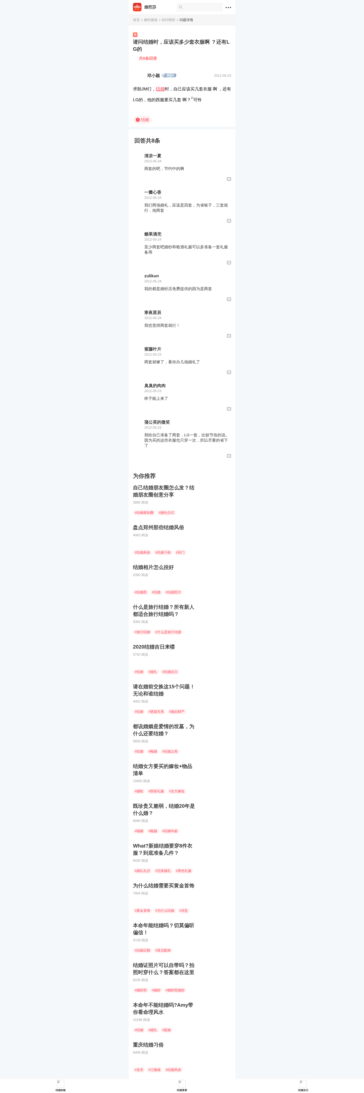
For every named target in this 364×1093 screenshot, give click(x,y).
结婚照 (141, 592)
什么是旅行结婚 (168, 632)
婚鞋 (139, 791)
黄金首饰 (142, 910)
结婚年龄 (170, 831)
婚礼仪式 (166, 513)
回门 (180, 552)
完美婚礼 (163, 871)
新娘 (166, 1030)
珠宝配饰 (163, 950)
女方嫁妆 (177, 791)
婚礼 (152, 672)
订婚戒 (154, 1070)
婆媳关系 (156, 712)
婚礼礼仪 (142, 871)
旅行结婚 (142, 632)
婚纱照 (141, 990)
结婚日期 (142, 950)
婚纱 (156, 990)
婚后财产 (177, 712)
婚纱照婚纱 (175, 990)
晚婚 (152, 751)
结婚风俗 (142, 552)
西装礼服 (156, 791)
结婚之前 (170, 751)
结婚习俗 (163, 552)
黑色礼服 (183, 871)
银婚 (152, 831)
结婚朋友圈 (144, 513)
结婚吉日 (170, 672)
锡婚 (139, 831)
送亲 (139, 1070)
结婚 (160, 88)
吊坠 (183, 910)
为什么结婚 (164, 910)
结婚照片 (173, 592)
